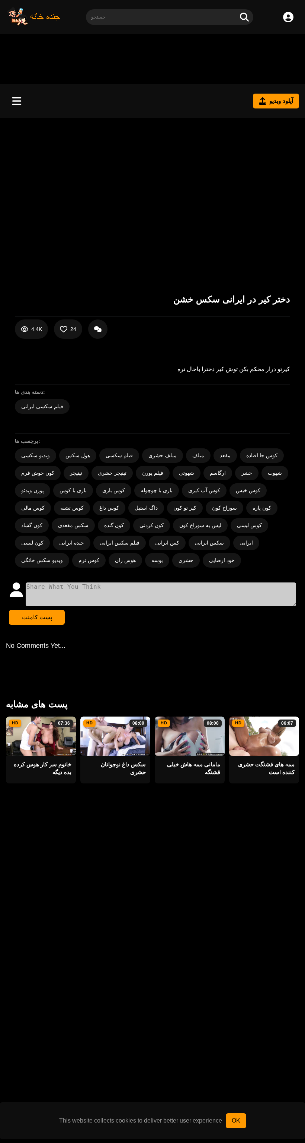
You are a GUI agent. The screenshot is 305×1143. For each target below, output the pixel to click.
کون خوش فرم (37, 473)
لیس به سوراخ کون (200, 525)
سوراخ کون (224, 508)
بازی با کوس (73, 490)
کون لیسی (32, 543)
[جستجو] (244, 17)
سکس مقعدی (73, 525)
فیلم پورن (152, 473)
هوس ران (125, 560)
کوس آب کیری (204, 490)
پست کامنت (37, 617)
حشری (186, 560)
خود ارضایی (222, 560)
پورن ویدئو (32, 490)
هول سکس (77, 455)
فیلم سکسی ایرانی (42, 406)
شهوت (275, 473)
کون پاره (262, 508)
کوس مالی (33, 508)
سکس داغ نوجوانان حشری (123, 768)
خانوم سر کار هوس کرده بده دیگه (42, 768)
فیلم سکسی (119, 455)
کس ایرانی (167, 543)
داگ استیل (146, 508)
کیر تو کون (184, 508)
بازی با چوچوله (157, 490)
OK (236, 1120)
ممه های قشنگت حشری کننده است (266, 768)
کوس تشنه (72, 508)
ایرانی (246, 543)
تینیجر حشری (112, 473)
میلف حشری (162, 455)
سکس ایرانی (209, 543)
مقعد (225, 455)
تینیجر (76, 473)
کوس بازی (113, 490)
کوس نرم (88, 560)
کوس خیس (248, 490)
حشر (246, 473)
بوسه (157, 560)
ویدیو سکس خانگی (42, 560)
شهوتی (186, 473)
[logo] (34, 23)
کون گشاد (31, 525)
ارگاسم (218, 473)
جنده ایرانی (71, 543)
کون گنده (114, 525)
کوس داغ (109, 508)
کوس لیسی (249, 525)
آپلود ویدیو (281, 101)
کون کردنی (151, 525)
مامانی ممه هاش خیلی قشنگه (193, 768)
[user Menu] (288, 17)
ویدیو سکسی (35, 455)
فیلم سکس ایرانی (119, 543)
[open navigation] (17, 101)
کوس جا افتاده (261, 455)
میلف (198, 455)
